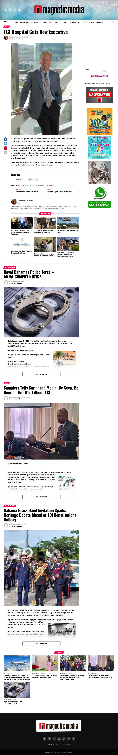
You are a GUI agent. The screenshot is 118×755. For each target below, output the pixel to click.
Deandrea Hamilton (16, 283)
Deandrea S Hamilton (17, 39)
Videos (84, 22)
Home (16, 22)
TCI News (63, 22)
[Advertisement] (96, 54)
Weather (91, 22)
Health (45, 22)
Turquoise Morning (74, 22)
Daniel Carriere (40, 185)
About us (51, 744)
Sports (57, 22)
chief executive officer (28, 185)
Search (87, 69)
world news (99, 22)
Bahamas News (24, 22)
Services (58, 744)
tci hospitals (50, 185)
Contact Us (66, 744)
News (50, 22)
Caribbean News (35, 22)
